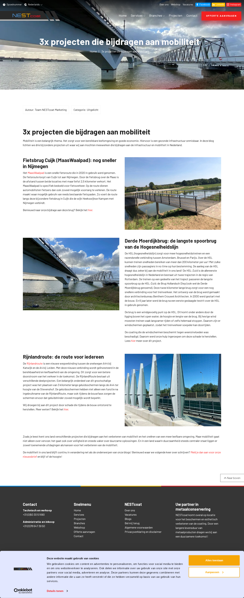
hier (133, 340)
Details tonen (55, 590)
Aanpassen (212, 571)
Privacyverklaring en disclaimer (143, 531)
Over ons (164, 4)
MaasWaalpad (36, 172)
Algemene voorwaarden (139, 527)
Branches (156, 15)
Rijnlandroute (35, 363)
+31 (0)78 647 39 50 (34, 526)
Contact (191, 15)
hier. (90, 210)
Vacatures (188, 4)
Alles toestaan (214, 560)
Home (123, 15)
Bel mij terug (132, 523)
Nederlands (34, 4)
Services (137, 15)
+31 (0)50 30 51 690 (34, 514)
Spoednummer (14, 4)
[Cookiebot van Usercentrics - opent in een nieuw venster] (23, 591)
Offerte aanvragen (221, 15)
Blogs (128, 518)
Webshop (175, 4)
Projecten (175, 15)
